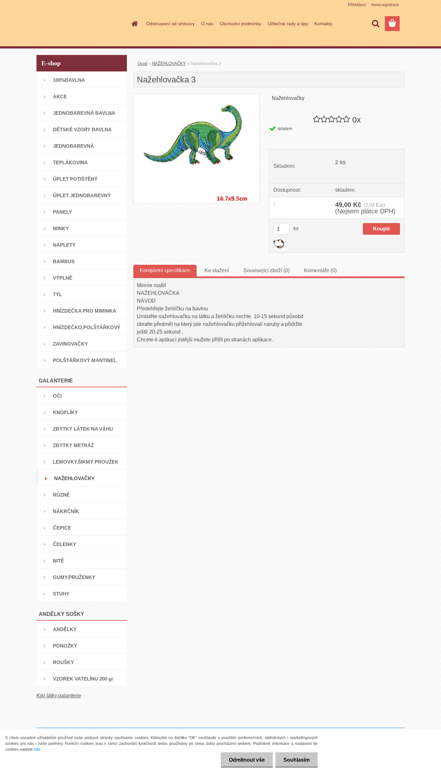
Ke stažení (217, 270)
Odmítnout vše (247, 760)
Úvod (142, 63)
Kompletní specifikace (165, 270)
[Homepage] (134, 23)
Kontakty (323, 23)
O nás (207, 23)
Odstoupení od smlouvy (170, 23)
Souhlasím (296, 760)
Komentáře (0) (320, 270)
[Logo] (80, 24)
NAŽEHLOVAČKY (169, 63)
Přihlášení (357, 5)
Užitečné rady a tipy (288, 23)
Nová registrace (385, 5)
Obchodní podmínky (240, 23)
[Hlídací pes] (278, 241)
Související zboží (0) (266, 270)
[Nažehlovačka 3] (196, 96)
